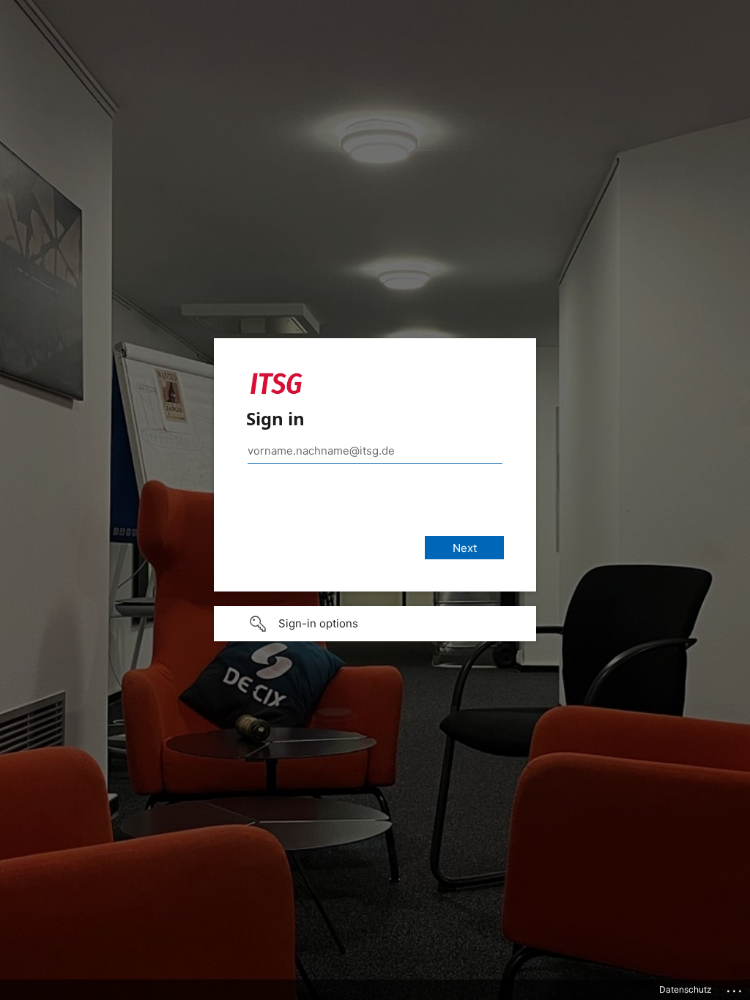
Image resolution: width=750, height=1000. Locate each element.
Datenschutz (685, 989)
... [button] (735, 987)
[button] (375, 623)
